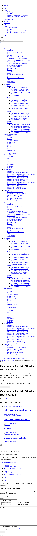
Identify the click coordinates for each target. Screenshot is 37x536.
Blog (5, 8)
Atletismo (10, 50)
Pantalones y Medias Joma (18, 110)
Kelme (9, 121)
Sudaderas (10, 147)
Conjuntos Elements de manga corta (21, 129)
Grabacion (10, 168)
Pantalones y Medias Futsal (18, 119)
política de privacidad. (24, 529)
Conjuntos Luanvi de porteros (19, 94)
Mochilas (9, 148)
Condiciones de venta (10, 466)
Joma (8, 97)
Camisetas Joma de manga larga (20, 100)
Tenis (8, 79)
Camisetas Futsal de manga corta (20, 113)
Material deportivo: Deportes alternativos (18, 60)
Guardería (6, 190)
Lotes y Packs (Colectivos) (14, 52)
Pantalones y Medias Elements (19, 132)
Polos (8, 145)
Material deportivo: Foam (14, 65)
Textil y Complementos (10, 134)
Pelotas (9, 73)
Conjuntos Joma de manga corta (20, 105)
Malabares (10, 71)
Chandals (9, 139)
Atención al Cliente (9, 4)
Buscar (2, 37)
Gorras (9, 161)
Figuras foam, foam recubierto (15, 195)
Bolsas (9, 163)
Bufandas (10, 166)
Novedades (7, 7)
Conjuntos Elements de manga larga (21, 131)
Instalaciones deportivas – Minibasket (17, 172)
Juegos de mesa (11, 68)
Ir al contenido (4, 1)
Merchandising (8, 155)
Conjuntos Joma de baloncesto (19, 103)
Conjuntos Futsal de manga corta (20, 116)
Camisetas (10, 137)
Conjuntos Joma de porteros (19, 107)
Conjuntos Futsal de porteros (19, 118)
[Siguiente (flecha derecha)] (2, 535)
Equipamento (7, 169)
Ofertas (6, 5)
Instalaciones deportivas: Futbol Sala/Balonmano (21, 174)
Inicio (1, 358)
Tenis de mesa (11, 81)
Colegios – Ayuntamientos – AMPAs (17, 15)
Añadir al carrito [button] (12, 414)
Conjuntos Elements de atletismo (20, 126)
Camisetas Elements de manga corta (21, 124)
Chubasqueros (11, 142)
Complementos (11, 153)
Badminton (10, 54)
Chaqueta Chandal (12, 140)
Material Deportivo (9, 49)
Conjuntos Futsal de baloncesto (19, 115)
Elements (9, 123)
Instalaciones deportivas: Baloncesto (17, 179)
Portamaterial (11, 82)
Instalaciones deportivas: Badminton (17, 177)
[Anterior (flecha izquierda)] (0, 535)
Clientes (6, 10)
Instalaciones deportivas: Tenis (15, 187)
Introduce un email (23, 502)
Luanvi (9, 86)
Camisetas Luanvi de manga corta (20, 87)
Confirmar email (23, 504)
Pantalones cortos (12, 150)
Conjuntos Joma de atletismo (19, 102)
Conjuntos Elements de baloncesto (20, 127)
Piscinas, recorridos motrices (15, 198)
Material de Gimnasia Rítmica (15, 78)
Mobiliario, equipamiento (14, 200)
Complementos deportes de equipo (17, 58)
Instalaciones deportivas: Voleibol (16, 188)
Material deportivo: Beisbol (15, 57)
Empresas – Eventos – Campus (16, 16)
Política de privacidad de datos (12, 468)
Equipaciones (7, 84)
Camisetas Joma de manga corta (20, 99)
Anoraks (9, 135)
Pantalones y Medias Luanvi (19, 95)
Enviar (2, 532)
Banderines (10, 164)
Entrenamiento (11, 62)
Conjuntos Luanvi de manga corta (20, 92)
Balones (9, 55)
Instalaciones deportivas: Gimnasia (17, 184)
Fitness (12, 360)
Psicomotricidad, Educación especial (17, 193)
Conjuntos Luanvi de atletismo (19, 89)
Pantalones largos (12, 143)
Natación (9, 70)
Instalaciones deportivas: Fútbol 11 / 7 (18, 180)
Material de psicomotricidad (15, 74)
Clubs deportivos (12, 12)
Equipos (9, 13)
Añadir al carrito (5, 386)
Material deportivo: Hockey (15, 66)
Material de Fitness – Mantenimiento (17, 63)
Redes (9, 76)
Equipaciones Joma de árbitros (19, 108)
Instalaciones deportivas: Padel (16, 185)
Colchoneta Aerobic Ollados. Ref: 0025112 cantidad (15, 383)
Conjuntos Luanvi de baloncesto (20, 90)
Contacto (6, 465)
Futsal (9, 111)
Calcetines (10, 152)
